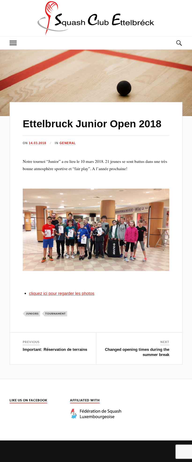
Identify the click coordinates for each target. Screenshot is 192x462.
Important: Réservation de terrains (55, 349)
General (67, 143)
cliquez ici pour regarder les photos (61, 293)
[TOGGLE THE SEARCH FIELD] (178, 43)
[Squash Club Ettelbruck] (96, 17)
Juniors (32, 313)
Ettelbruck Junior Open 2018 (92, 123)
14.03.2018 (37, 143)
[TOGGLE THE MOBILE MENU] (13, 43)
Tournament (55, 313)
